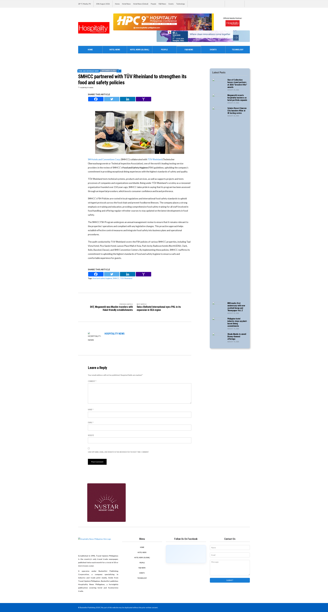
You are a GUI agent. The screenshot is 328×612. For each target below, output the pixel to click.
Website (91, 435)
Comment (92, 381)
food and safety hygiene (102, 278)
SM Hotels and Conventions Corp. (104, 159)
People (153, 4)
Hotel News (126, 4)
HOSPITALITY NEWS (86, 87)
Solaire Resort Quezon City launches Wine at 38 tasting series (237, 110)
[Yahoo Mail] (143, 99)
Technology (180, 4)
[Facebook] (96, 99)
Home (117, 4)
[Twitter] (111, 99)
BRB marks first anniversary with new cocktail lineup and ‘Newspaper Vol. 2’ (236, 307)
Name (90, 410)
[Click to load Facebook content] (186, 554)
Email (90, 423)
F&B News (162, 4)
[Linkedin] (127, 99)
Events (171, 4)
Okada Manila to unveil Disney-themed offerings (236, 336)
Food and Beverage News (88, 71)
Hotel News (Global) (140, 4)
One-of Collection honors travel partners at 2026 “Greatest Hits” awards (237, 83)
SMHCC (116, 278)
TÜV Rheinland (155, 159)
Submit (229, 580)
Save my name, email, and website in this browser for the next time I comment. (118, 452)
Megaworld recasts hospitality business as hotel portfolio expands (237, 97)
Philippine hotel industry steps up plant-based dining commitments (237, 322)
